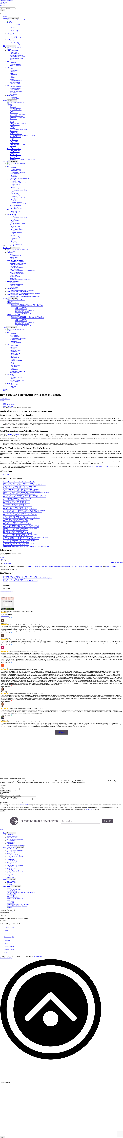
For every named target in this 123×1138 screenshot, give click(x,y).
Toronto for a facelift (13, 434)
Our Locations (14, 30)
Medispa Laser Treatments (17, 380)
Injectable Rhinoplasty (16, 110)
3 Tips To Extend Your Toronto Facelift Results (15, 530)
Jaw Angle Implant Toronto (17, 207)
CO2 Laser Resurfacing (16, 267)
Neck (11, 76)
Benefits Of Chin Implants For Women (13, 579)
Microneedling (14, 287)
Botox (11, 254)
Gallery (5, 100)
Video (5, 327)
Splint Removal (14, 335)
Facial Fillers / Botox (15, 150)
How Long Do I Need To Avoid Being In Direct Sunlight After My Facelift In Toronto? (26, 492)
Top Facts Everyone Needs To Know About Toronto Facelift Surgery (21, 518)
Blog (4, 46)
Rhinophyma (13, 119)
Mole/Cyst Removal (15, 205)
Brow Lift (12, 71)
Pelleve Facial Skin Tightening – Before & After (22, 159)
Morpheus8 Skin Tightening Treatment (20, 279)
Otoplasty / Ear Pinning (16, 360)
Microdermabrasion (15, 276)
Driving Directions (15, 32)
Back (1, 829)
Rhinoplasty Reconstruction (17, 117)
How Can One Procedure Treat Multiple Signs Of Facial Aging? (20, 528)
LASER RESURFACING (22, 307)
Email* (2, 789)
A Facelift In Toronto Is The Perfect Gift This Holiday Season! (19, 486)
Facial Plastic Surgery (9, 404)
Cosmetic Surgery (14, 53)
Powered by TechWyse (6, 958)
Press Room (13, 41)
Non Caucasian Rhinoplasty (17, 114)
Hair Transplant (14, 141)
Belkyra (12, 258)
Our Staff (12, 27)
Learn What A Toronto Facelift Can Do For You (16, 545)
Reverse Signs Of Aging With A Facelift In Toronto (16, 500)
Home (5, 16)
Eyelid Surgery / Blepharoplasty (18, 129)
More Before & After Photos (7, 591)
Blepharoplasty (14, 347)
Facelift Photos (7, 563)
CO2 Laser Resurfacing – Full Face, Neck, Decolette (21, 892)
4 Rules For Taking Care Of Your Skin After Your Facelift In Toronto (21, 491)
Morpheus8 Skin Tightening (17, 371)
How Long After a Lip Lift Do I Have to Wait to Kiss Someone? (20, 581)
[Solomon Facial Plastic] (6, 0)
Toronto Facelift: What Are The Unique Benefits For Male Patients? (21, 539)
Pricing (2, 400)
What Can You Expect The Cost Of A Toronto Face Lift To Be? (20, 515)
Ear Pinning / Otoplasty (16, 134)
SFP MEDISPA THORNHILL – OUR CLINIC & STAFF (26, 316)
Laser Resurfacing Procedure (17, 223)
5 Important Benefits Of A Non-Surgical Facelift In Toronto (19, 494)
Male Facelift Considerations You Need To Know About (18, 536)
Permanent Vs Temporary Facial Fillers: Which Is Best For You (20, 576)
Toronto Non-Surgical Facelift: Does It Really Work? (17, 498)
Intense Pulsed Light (15, 88)
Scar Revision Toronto (16, 208)
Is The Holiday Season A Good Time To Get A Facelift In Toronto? (21, 489)
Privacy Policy (38, 956)
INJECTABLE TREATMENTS (23, 313)
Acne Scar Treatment (15, 155)
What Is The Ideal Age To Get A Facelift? (14, 516)
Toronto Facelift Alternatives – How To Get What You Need (19, 540)
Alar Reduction (14, 113)
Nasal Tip (12, 111)
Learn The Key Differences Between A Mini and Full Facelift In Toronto (22, 512)
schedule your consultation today (99, 466)
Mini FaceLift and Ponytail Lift (18, 182)
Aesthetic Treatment (15, 86)
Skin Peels (13, 92)
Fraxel (8, 900)
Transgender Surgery (110, 566)
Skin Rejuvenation (15, 158)
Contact (5, 390)
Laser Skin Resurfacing (16, 377)
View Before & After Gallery (115, 562)
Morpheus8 (13, 146)
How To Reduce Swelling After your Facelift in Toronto (18, 483)
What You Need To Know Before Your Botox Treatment (25, 293)
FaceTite (12, 185)
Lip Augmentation (15, 82)
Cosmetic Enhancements (16, 55)
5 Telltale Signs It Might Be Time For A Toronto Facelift (18, 519)
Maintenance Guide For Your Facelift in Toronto (16, 501)
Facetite (12, 363)
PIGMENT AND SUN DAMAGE (24, 310)
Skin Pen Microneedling (16, 272)
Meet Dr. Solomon (5, 399)
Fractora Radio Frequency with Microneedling (22, 270)
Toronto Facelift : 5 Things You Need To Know (16, 507)
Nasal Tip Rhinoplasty (16, 65)
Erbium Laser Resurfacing (17, 261)
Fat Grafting (13, 147)
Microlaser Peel (14, 266)
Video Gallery (7, 934)
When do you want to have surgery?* (10, 795)
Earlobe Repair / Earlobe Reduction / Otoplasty (22, 135)
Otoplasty (12, 77)
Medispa (5, 298)
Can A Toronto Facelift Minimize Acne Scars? (15, 531)
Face (11, 68)
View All (61, 732)
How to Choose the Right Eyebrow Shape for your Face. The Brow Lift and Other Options (27, 578)
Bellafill (12, 153)
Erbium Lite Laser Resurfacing (18, 263)
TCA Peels (13, 278)
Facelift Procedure (8, 406)
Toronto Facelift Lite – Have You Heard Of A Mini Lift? (18, 513)
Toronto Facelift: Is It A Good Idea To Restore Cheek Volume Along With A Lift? (24, 495)
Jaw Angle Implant (12, 867)
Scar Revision (10, 877)
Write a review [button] (5, 616)
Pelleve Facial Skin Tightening (15, 898)
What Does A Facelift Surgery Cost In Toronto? (16, 522)
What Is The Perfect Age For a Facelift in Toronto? (16, 503)
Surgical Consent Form (16, 244)
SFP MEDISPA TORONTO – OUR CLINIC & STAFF (26, 304)
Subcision (12, 282)
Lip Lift (12, 79)
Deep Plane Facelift (15, 181)
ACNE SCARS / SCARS (22, 312)
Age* (1, 793)
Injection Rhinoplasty (15, 255)
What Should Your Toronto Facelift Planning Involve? (17, 533)
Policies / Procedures (15, 36)
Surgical (5, 161)
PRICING (2, 3)
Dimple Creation (14, 357)
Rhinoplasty (13, 62)
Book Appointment (9, 949)
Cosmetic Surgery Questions (17, 56)
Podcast (12, 387)
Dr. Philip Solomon (15, 24)
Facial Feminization (15, 365)
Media (11, 59)
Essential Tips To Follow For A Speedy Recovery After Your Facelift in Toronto (24, 485)
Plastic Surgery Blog (9, 937)
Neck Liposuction (14, 125)
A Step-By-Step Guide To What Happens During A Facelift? (19, 543)
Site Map (6, 953)
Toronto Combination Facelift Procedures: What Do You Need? (20, 534)
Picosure (12, 378)
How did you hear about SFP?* (8, 799)
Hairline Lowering (15, 143)
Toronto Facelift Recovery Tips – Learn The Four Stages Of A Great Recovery (24, 510)
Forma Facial (13, 156)
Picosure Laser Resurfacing (17, 273)
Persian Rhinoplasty (15, 170)
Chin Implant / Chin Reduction (18, 197)
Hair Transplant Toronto (16, 229)
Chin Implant (13, 74)
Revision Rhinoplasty (15, 64)
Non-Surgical (6, 248)
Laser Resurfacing (15, 152)
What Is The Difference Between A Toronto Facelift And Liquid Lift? (21, 525)
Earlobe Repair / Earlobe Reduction (19, 203)
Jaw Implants (13, 235)
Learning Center (14, 42)
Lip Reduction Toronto (16, 80)
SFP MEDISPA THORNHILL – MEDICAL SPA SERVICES (27, 318)
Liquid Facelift (14, 257)
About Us (6, 18)
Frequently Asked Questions (17, 38)
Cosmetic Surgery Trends (16, 58)
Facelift (12, 122)
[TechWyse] (61, 1081)
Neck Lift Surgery (15, 184)
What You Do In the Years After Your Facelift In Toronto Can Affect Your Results (24, 497)
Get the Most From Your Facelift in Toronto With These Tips (19, 482)
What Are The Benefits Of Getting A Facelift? (15, 521)
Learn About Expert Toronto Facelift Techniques (16, 542)
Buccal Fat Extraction (68, 566)
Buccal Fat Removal (15, 137)
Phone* (2, 787)
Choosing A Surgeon (15, 26)
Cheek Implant (14, 199)
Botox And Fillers (14, 381)
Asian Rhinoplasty (15, 173)
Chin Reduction (14, 132)
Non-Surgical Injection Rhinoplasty (19, 178)
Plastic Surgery (14, 52)
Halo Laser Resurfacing (16, 264)
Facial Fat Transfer (97, 566)
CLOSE (2, 1137)
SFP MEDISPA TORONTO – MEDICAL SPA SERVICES (27, 306)
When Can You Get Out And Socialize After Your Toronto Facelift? (21, 527)
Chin (11, 73)
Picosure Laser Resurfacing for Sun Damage (22, 290)
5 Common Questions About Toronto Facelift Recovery (18, 506)
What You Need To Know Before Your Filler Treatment (24, 296)
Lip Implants (88, 566)
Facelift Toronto (14, 70)
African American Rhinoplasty (18, 172)
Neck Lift (12, 128)
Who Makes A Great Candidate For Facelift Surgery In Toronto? (20, 509)
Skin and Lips (13, 94)
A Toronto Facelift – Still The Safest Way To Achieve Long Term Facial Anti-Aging (25, 537)
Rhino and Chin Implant (16, 116)
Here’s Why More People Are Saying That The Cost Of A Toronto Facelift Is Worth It (26, 546)
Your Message (4, 802)
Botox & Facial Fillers (16, 91)
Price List (12, 35)
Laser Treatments (14, 89)
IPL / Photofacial (14, 269)
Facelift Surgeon (14, 220)
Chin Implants (13, 131)
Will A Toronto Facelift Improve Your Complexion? (17, 524)
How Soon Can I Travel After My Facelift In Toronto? (17, 488)
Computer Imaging (15, 44)
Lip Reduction (14, 140)
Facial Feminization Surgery (17, 144)
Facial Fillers (13, 366)
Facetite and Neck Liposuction (18, 123)
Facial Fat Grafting (15, 83)
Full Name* (3, 785)
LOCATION (3, 2)
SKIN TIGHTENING (21, 309)
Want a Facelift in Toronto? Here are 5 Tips (14, 504)
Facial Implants (49, 566)
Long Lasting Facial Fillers (14, 889)
